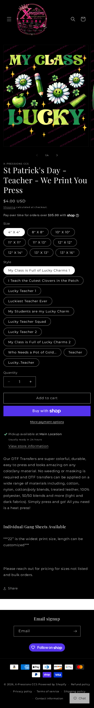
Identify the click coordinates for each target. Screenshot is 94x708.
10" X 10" (62, 232)
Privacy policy (22, 691)
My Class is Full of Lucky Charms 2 (39, 342)
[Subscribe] (75, 631)
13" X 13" (41, 253)
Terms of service (48, 691)
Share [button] (13, 588)
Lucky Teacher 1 (22, 291)
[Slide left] (37, 155)
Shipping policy (75, 691)
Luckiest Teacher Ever (27, 301)
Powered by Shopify (52, 684)
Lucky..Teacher (21, 362)
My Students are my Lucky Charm (38, 311)
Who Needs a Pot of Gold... (32, 352)
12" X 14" (15, 253)
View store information (28, 446)
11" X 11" (14, 242)
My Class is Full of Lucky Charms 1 (39, 270)
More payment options (47, 422)
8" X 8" (38, 232)
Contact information (49, 698)
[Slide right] (57, 155)
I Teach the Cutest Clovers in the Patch (43, 281)
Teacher (75, 352)
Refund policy (80, 684)
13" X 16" (67, 253)
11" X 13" (39, 242)
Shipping (9, 207)
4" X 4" (14, 232)
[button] (9, 19)
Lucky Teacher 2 (22, 332)
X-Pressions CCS (26, 684)
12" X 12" (65, 242)
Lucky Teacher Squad (27, 322)
